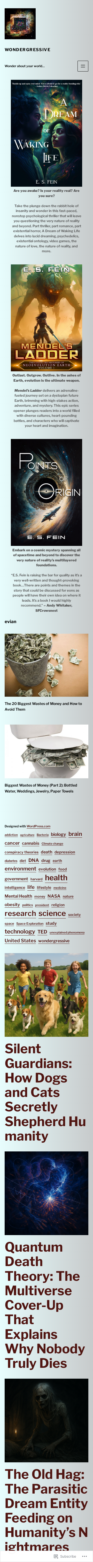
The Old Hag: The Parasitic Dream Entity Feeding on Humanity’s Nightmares (46, 1510)
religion (58, 905)
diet (23, 861)
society (74, 915)
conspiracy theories (21, 852)
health (56, 878)
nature (68, 896)
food (62, 869)
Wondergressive (27, 49)
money (39, 896)
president (42, 905)
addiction (11, 835)
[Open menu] (83, 66)
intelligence (15, 887)
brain (75, 833)
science (52, 913)
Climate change (52, 843)
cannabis (30, 843)
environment (20, 869)
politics (27, 905)
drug (45, 860)
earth (57, 861)
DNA (33, 860)
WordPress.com (38, 826)
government (16, 878)
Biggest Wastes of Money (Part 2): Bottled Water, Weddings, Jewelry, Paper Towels (41, 788)
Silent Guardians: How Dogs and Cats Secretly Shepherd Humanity (45, 1092)
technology (20, 931)
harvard (36, 879)
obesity (12, 904)
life (31, 887)
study (51, 923)
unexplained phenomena (67, 932)
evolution (47, 869)
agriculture (27, 835)
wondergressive (53, 940)
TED (42, 932)
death (46, 852)
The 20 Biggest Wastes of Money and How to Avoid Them (43, 706)
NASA (54, 896)
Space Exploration (29, 923)
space (9, 923)
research (20, 913)
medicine (59, 888)
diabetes (11, 861)
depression (65, 852)
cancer (12, 843)
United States (20, 940)
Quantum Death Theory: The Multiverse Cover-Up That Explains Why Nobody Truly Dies (45, 1305)
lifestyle (44, 887)
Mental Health (18, 896)
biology (58, 834)
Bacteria (43, 835)
